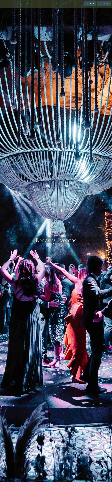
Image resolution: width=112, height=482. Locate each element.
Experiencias (41, 4)
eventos (30, 4)
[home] (56, 4)
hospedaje (6, 4)
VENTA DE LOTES (18, 4)
